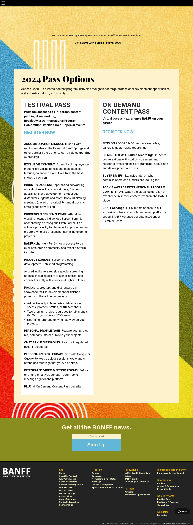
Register (161, 483)
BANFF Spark (131, 479)
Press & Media (164, 489)
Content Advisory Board (71, 484)
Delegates (162, 515)
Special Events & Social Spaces (107, 487)
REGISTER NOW (39, 132)
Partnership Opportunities (137, 495)
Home (62, 473)
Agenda (96, 473)
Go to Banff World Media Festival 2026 (97, 42)
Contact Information (69, 502)
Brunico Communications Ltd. (177, 524)
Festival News (66, 490)
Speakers (96, 476)
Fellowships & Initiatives (137, 482)
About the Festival (68, 476)
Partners (129, 492)
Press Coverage (67, 493)
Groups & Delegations (102, 484)
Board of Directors (68, 482)
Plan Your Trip (66, 487)
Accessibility (65, 496)
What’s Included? (67, 479)
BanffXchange (66, 505)
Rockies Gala (163, 499)
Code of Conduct (67, 499)
